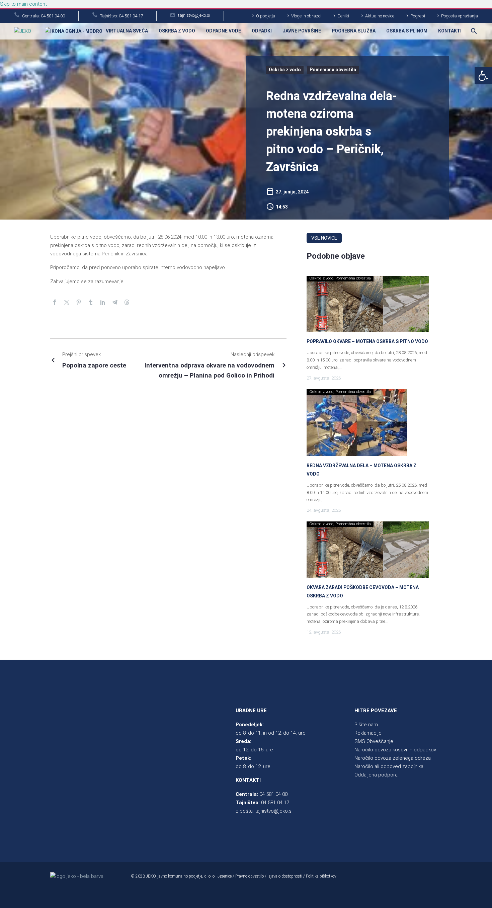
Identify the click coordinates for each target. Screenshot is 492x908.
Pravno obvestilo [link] (249, 876)
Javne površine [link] (301, 30)
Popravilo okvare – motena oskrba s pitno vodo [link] (367, 341)
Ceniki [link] (343, 15)
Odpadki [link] (262, 30)
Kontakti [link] (450, 30)
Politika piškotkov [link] (321, 876)
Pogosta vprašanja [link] (459, 15)
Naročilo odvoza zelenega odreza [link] (392, 758)
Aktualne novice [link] (379, 15)
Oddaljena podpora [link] (376, 775)
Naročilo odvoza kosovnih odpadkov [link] (395, 750)
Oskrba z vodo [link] (177, 30)
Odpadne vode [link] (223, 30)
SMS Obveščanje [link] (373, 741)
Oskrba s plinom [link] (406, 30)
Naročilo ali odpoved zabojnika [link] (388, 766)
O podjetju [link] (265, 15)
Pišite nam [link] (366, 725)
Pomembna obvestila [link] (333, 69)
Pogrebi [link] (417, 15)
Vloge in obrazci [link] (306, 15)
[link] (483, 75)
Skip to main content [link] (23, 4)
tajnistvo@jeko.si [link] (274, 811)
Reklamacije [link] (368, 733)
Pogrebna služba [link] (354, 30)
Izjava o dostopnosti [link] (284, 876)
